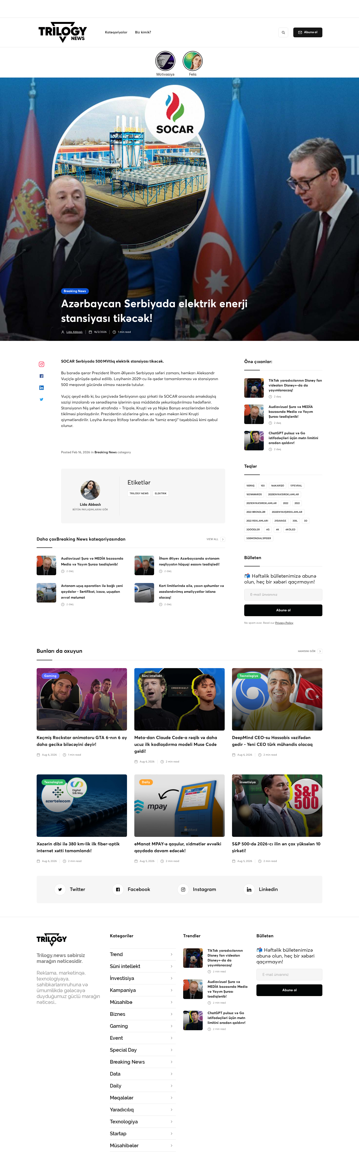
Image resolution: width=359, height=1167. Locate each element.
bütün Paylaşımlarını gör (90, 509)
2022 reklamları (257, 521)
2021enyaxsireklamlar (261, 503)
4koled (290, 529)
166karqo (277, 486)
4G (268, 529)
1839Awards (254, 494)
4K (277, 529)
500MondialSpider (258, 538)
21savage (280, 521)
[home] (64, 32)
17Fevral (296, 486)
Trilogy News (139, 493)
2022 (285, 503)
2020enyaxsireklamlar (283, 494)
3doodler (253, 529)
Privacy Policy (284, 623)
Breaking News (75, 291)
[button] (116, 32)
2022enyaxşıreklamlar (287, 512)
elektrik (161, 493)
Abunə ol (310, 32)
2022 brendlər (255, 512)
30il (295, 521)
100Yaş (250, 486)
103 (263, 486)
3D (305, 521)
